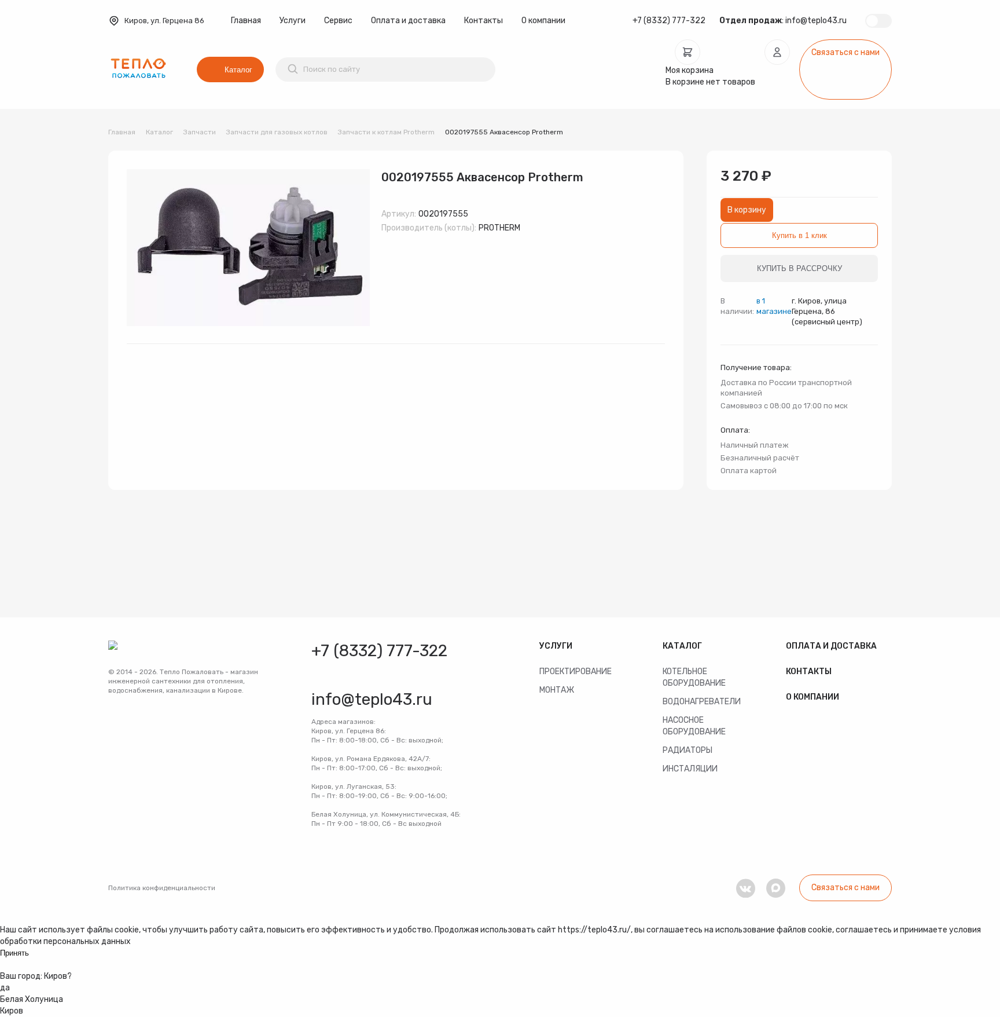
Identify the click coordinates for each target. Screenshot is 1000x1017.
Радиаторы (687, 750)
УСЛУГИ (555, 646)
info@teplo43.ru (816, 20)
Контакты (483, 20)
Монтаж (556, 690)
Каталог (238, 69)
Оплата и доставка (408, 20)
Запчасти (199, 132)
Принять (14, 953)
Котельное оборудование (694, 677)
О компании (543, 20)
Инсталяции (690, 769)
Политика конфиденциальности (161, 888)
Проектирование (575, 671)
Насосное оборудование (694, 726)
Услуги (293, 20)
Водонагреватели (702, 702)
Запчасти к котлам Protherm (386, 132)
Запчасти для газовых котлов (277, 132)
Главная (246, 20)
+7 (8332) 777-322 (669, 20)
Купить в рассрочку (799, 268)
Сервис (338, 20)
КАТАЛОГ (682, 646)
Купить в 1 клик (799, 235)
